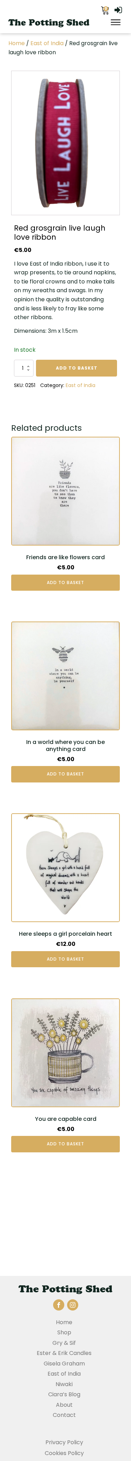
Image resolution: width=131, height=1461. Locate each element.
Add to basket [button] (65, 582)
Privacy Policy (64, 1442)
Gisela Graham (64, 1364)
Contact (64, 1415)
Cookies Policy (64, 1453)
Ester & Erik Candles (64, 1353)
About (64, 1405)
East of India (47, 43)
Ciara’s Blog (64, 1394)
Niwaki (64, 1384)
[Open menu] (116, 22)
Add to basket (76, 368)
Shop (64, 1332)
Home (16, 43)
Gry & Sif (64, 1343)
